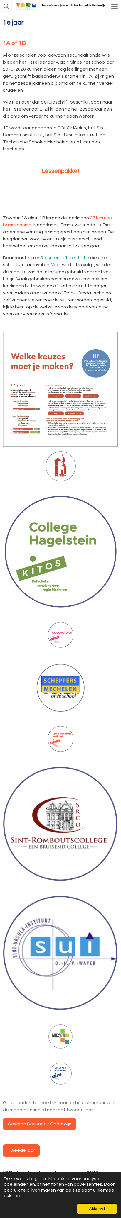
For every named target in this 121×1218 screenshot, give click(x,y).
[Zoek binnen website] (6, 6)
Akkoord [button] (97, 1209)
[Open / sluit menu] (114, 6)
